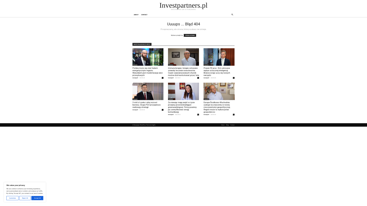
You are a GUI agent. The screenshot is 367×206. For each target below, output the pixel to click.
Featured (135, 65)
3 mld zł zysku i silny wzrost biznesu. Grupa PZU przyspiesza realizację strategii (146, 104)
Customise (12, 198)
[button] (232, 15)
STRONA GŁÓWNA (190, 35)
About (136, 15)
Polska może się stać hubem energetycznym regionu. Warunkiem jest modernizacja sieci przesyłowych (147, 71)
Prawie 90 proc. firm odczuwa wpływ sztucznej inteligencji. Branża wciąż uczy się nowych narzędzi (217, 71)
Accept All (37, 198)
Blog (227, 125)
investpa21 (135, 77)
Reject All (25, 198)
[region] (25, 192)
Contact (144, 15)
